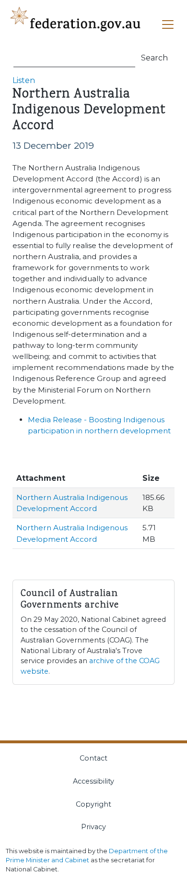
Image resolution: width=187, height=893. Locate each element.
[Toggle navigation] (167, 24)
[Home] (76, 25)
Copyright (93, 804)
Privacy (93, 826)
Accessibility (93, 781)
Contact (93, 758)
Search (154, 57)
